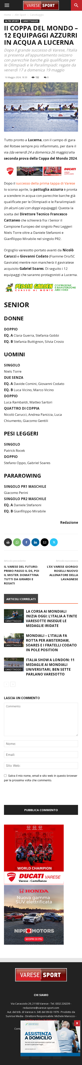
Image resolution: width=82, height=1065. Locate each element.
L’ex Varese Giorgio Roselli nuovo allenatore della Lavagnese (62, 573)
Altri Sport (20, 15)
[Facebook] (26, 542)
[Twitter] (54, 542)
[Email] (45, 542)
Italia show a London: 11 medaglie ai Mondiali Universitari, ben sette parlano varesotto (50, 667)
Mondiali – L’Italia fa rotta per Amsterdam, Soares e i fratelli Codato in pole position (51, 642)
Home (7, 15)
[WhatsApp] (17, 542)
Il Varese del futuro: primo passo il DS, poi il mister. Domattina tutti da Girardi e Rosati (21, 575)
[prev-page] (6, 684)
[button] (6, 5)
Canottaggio (37, 15)
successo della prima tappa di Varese (45, 183)
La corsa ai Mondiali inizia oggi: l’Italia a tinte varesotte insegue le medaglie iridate (51, 618)
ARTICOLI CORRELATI (21, 599)
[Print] (8, 542)
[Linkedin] (35, 542)
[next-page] (12, 684)
